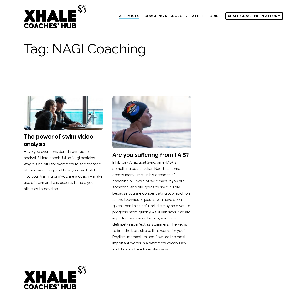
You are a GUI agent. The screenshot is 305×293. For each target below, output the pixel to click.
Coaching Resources (165, 16)
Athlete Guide (206, 16)
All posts (129, 16)
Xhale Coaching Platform (254, 16)
